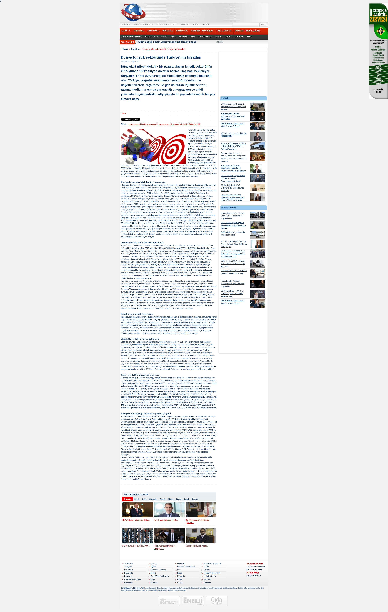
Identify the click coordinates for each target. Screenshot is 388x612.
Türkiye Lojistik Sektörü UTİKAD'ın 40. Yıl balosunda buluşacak (232, 188)
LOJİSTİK (125, 31)
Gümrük (154, 583)
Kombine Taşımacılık (212, 563)
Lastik (186, 499)
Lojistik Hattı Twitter (254, 570)
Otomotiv (127, 499)
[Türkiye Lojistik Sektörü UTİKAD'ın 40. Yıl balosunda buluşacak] (257, 187)
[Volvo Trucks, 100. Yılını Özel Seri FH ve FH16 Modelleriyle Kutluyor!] (257, 264)
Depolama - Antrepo (132, 579)
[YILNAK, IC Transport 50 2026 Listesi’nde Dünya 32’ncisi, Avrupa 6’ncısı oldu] (257, 146)
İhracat (195, 499)
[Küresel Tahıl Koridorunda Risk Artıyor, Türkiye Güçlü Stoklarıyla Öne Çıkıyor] (257, 244)
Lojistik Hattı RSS (254, 576)
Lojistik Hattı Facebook (256, 567)
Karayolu (181, 576)
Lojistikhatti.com (127, 588)
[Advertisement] (243, 75)
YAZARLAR (185, 24)
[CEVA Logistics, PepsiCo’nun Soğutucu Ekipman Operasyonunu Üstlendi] (257, 178)
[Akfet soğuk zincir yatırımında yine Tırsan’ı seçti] (257, 235)
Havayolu (181, 563)
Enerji (136, 499)
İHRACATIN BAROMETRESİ (131, 37)
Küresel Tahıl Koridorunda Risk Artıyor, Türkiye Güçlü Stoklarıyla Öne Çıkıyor (234, 244)
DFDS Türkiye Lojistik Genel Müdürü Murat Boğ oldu (232, 124)
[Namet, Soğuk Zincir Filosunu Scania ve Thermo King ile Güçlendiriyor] (257, 216)
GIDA (193, 37)
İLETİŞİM (206, 24)
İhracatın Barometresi (186, 567)
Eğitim (153, 567)
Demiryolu (128, 573)
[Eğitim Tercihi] (169, 601)
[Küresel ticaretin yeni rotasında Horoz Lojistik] (257, 136)
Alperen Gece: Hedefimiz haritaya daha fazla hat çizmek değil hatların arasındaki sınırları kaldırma (234, 157)
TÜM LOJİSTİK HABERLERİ (143, 24)
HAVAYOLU (167, 31)
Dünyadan (128, 583)
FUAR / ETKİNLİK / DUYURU (167, 24)
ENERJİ (164, 37)
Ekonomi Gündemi (158, 570)
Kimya (170, 499)
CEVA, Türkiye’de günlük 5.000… (136, 546)
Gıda (144, 499)
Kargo (179, 579)
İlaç (178, 570)
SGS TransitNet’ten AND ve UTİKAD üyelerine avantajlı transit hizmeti (232, 294)
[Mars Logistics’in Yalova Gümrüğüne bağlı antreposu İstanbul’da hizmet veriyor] (257, 197)
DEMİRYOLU (153, 31)
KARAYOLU (139, 31)
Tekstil (162, 499)
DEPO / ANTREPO (205, 37)
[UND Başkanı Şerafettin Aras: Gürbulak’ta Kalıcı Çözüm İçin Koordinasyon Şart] (257, 253)
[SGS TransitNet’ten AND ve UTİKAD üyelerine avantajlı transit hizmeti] (257, 294)
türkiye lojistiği (194, 124)
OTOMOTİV (183, 37)
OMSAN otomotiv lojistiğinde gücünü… (197, 521)
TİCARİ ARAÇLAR (151, 37)
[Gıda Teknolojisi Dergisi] (217, 601)
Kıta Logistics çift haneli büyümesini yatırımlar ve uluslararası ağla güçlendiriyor (233, 168)
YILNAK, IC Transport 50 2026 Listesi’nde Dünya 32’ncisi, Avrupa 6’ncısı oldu (233, 146)
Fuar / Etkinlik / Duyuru (160, 576)
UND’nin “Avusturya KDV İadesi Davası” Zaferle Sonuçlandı (234, 272)
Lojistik (135, 49)
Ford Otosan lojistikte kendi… (166, 520)
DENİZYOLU (181, 31)
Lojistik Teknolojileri (212, 573)
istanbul (176, 124)
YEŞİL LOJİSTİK (224, 31)
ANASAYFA (126, 24)
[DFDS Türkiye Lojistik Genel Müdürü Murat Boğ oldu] (257, 126)
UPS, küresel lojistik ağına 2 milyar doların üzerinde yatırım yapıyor (233, 106)
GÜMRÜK (229, 37)
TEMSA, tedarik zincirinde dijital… (136, 520)
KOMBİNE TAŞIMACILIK (202, 31)
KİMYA (173, 37)
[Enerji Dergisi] (193, 601)
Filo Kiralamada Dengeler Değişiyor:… (164, 547)
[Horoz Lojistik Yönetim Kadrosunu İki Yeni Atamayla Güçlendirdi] (257, 116)
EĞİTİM (249, 37)
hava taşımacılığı (165, 124)
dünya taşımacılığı (150, 124)
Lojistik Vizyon (210, 576)
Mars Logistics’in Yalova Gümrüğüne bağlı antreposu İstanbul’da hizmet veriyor (232, 197)
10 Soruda (128, 563)
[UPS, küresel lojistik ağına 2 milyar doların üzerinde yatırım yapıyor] (257, 107)
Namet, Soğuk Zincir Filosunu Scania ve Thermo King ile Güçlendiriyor (233, 216)
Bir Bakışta (128, 570)
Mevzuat (207, 579)
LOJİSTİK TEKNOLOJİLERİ (247, 31)
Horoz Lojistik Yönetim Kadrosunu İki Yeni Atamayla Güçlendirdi (232, 116)
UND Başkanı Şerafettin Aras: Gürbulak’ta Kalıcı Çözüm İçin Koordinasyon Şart (233, 253)
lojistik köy (184, 124)
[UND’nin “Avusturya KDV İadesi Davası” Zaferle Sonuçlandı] (257, 273)
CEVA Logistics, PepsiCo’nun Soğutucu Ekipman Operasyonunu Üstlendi (233, 178)
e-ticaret (154, 563)
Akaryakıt (153, 499)
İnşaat (178, 499)
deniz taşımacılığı (136, 124)
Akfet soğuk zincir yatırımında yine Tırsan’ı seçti (233, 233)
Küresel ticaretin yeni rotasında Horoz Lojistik (233, 134)
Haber (125, 49)
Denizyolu (128, 576)
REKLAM (196, 24)
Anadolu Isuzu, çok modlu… (197, 546)
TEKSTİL (219, 37)
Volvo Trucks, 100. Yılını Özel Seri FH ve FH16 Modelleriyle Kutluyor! (233, 264)
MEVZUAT (239, 37)
